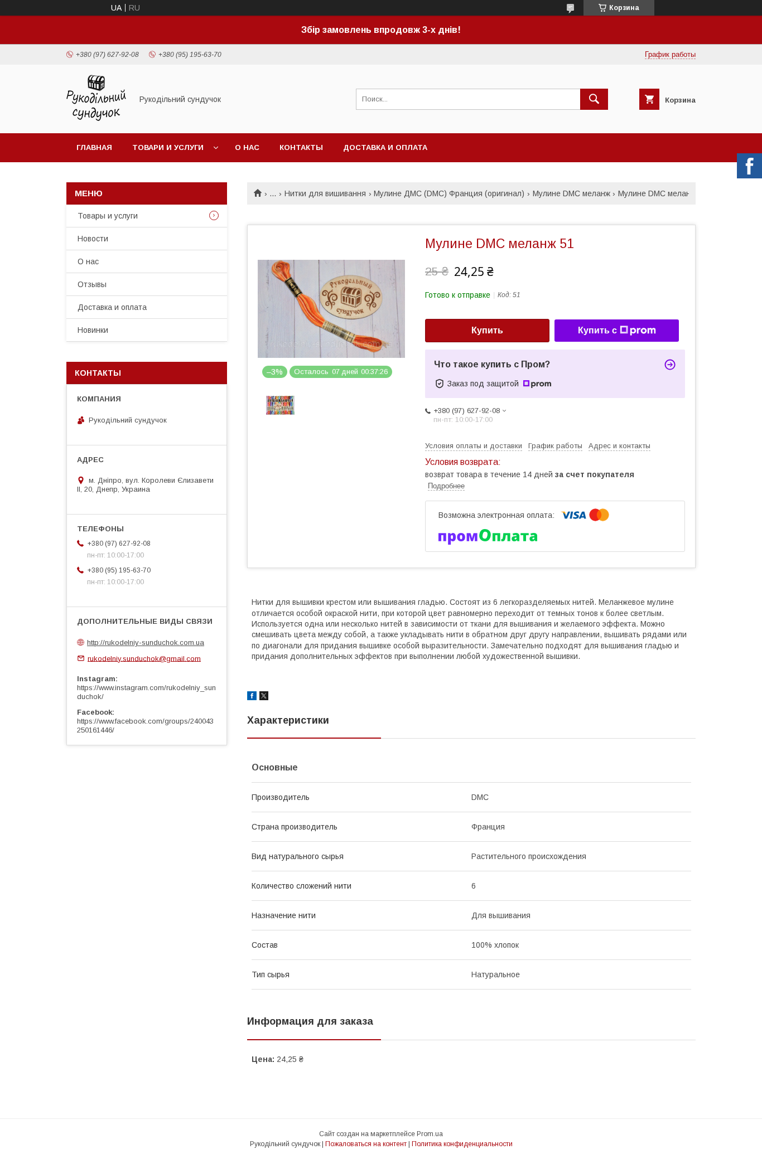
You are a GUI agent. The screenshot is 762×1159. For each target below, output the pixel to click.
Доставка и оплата (385, 147)
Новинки (93, 330)
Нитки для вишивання (325, 193)
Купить (487, 330)
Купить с (597, 330)
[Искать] (594, 99)
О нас (247, 147)
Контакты (301, 147)
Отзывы (92, 284)
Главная (94, 147)
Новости (93, 238)
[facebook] (252, 697)
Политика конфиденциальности (462, 1144)
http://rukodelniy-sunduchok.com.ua (145, 642)
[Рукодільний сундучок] (96, 118)
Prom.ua (430, 1134)
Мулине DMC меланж (571, 193)
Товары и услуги (108, 215)
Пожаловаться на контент (366, 1144)
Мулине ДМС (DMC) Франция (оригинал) (449, 193)
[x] (263, 697)
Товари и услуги (168, 147)
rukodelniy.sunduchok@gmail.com (144, 658)
